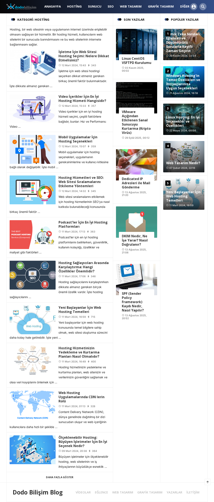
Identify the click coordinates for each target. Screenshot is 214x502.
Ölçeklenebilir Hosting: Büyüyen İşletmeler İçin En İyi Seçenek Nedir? (83, 441)
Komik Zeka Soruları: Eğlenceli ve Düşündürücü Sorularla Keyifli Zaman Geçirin (183, 42)
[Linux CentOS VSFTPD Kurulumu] (136, 44)
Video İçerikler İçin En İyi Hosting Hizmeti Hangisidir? (82, 98)
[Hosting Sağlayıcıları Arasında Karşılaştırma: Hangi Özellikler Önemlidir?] (33, 275)
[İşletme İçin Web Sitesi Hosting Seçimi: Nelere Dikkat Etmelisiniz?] (33, 64)
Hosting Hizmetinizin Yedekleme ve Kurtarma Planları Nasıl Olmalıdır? (79, 352)
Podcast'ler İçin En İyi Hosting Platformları (83, 224)
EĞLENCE (101, 492)
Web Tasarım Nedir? (183, 163)
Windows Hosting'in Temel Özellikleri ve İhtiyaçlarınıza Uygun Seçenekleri (183, 81)
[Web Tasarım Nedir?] (183, 156)
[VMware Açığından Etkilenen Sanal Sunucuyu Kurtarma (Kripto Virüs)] (136, 97)
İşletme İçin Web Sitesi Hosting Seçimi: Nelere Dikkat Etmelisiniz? (84, 56)
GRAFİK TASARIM (149, 492)
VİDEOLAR (83, 492)
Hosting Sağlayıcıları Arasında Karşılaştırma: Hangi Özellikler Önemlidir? (84, 267)
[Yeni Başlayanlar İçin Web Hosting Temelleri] (33, 320)
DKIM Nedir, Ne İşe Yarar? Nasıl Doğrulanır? (135, 240)
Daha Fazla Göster (59, 477)
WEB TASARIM (122, 492)
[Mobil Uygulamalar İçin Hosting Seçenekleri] (33, 149)
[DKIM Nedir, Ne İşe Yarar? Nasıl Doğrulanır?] (136, 222)
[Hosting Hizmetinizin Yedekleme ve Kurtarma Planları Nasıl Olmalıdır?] (33, 360)
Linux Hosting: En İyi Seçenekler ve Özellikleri (183, 121)
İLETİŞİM (192, 492)
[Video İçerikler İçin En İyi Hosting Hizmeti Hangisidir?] (33, 109)
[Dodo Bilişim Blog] (23, 6)
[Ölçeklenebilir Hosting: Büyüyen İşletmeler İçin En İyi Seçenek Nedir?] (33, 449)
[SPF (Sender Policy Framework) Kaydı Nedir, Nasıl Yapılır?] (136, 279)
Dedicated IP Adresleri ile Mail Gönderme (136, 183)
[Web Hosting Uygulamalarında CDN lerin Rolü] (33, 405)
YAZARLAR (174, 492)
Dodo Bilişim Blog (38, 492)
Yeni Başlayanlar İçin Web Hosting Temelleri (80, 309)
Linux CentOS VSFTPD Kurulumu (136, 60)
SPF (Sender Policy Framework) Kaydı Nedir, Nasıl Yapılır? (133, 302)
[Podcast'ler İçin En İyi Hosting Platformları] (33, 234)
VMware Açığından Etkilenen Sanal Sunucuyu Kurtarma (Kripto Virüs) (136, 122)
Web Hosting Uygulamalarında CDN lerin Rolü (81, 396)
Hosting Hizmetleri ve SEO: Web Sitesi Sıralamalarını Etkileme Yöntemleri (81, 181)
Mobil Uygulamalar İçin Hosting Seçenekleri (78, 139)
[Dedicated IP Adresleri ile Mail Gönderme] (136, 164)
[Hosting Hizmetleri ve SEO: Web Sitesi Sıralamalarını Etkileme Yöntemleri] (33, 190)
